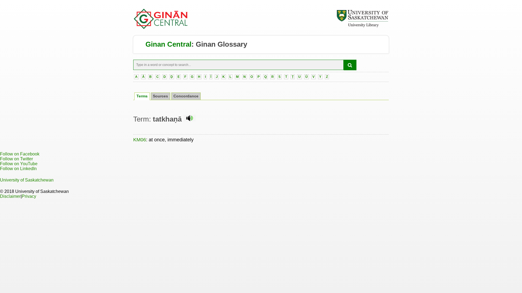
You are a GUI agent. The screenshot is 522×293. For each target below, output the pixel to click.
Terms (142, 96)
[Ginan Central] (161, 28)
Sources (160, 96)
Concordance (185, 96)
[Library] (362, 26)
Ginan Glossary (221, 44)
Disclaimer (10, 196)
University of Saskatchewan (27, 180)
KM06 (139, 139)
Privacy (29, 196)
